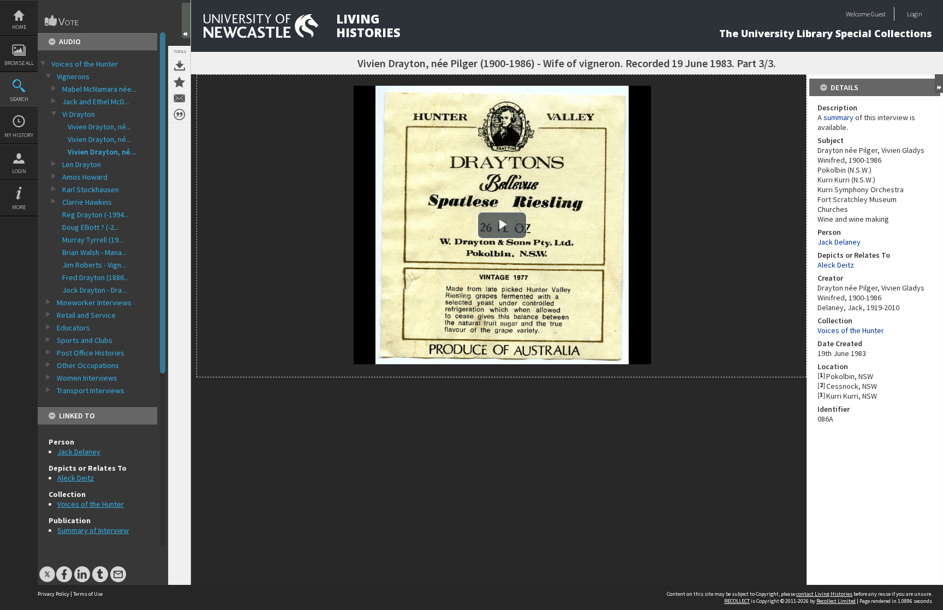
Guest (878, 14)
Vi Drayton (78, 114)
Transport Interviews (90, 390)
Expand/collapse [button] (939, 83)
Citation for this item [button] (179, 114)
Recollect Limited (836, 601)
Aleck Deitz (75, 478)
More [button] (19, 207)
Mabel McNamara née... (99, 89)
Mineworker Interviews (94, 302)
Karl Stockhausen (90, 189)
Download (179, 65)
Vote (62, 21)
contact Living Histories (824, 593)
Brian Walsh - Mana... (94, 252)
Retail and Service (86, 315)
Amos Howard (85, 177)
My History (18, 135)
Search (19, 99)
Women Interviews (87, 378)
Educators (73, 328)
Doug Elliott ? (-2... (90, 227)
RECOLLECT (737, 601)
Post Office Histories (90, 353)
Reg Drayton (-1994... (95, 215)
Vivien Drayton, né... (99, 127)
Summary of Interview (93, 530)
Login (19, 171)
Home (19, 27)
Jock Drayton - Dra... (94, 290)
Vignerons (73, 76)
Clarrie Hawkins (87, 202)
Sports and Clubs (84, 340)
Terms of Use (88, 593)
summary (838, 117)
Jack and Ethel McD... (95, 101)
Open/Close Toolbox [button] (186, 20)
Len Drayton (81, 164)
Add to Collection (179, 82)
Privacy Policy (53, 593)
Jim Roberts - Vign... (94, 265)
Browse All (19, 63)
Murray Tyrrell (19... (92, 240)
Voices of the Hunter (84, 64)
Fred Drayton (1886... (95, 277)
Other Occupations (88, 365)
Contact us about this (179, 98)
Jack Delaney (78, 452)
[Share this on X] (47, 568)
